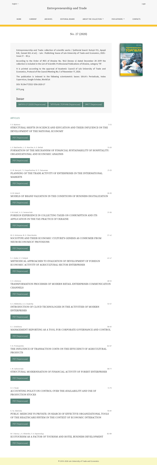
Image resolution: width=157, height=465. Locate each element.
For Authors (117, 19)
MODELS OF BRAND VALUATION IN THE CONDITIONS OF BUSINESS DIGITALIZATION (59, 196)
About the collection (92, 19)
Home (19, 19)
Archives (48, 19)
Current (33, 19)
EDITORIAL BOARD (67, 19)
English (16, 4)
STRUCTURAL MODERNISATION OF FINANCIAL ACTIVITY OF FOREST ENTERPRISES (58, 371)
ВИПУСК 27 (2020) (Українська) (32, 104)
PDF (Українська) (20, 138)
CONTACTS (136, 19)
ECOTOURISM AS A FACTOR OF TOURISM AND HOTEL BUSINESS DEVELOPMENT (56, 436)
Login (144, 4)
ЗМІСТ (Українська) (93, 104)
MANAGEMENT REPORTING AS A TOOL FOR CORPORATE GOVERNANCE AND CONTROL (60, 329)
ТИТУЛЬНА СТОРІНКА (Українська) (65, 104)
